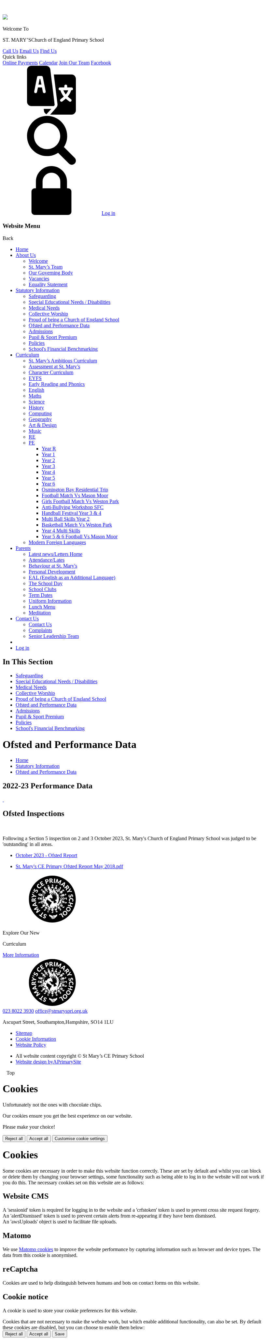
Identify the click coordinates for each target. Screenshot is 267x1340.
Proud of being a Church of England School (74, 319)
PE (32, 442)
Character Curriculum (51, 372)
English (36, 390)
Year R (49, 448)
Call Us (10, 51)
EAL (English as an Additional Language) (72, 577)
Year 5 (48, 478)
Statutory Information (38, 290)
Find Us (48, 51)
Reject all (14, 1138)
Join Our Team (74, 62)
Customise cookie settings (80, 1138)
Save (59, 1334)
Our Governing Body (51, 272)
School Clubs (42, 589)
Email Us (29, 51)
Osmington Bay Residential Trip (75, 489)
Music (35, 431)
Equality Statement (48, 284)
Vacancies (39, 278)
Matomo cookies (36, 1249)
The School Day (46, 583)
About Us (26, 255)
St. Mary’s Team (46, 267)
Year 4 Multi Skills (61, 530)
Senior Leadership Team (54, 636)
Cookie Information (36, 1039)
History (36, 407)
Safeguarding (42, 296)
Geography (40, 419)
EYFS (35, 378)
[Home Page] (5, 18)
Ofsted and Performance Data (59, 325)
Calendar (48, 62)
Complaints (40, 630)
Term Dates (40, 595)
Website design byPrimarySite (48, 1062)
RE (32, 437)
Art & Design (43, 425)
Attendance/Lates (46, 560)
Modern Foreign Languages (57, 542)
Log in (108, 213)
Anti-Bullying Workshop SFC (73, 507)
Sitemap (24, 1033)
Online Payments (20, 62)
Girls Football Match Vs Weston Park (80, 501)
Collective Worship (48, 314)
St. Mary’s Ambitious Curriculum (63, 360)
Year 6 (48, 484)
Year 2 (48, 460)
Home (22, 249)
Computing (40, 413)
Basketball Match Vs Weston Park (77, 525)
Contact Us (27, 618)
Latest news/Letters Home (55, 554)
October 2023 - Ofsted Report (46, 855)
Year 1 (48, 454)
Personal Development (52, 571)
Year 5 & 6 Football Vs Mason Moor (80, 536)
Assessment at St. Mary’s (54, 366)
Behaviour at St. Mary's (53, 566)
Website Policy (31, 1045)
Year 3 (48, 466)
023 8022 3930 (18, 1011)
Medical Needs (44, 308)
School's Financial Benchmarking (63, 349)
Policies (37, 343)
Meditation (40, 612)
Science (37, 401)
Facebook (101, 62)
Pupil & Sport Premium (53, 337)
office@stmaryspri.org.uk (61, 1011)
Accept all (38, 1138)
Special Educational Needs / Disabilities (69, 302)
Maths (35, 396)
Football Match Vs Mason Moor (75, 495)
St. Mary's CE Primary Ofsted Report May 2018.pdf (69, 866)
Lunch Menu (42, 607)
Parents (23, 548)
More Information (21, 955)
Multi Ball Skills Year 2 (66, 519)
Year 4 (48, 472)
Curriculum (27, 355)
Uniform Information (50, 601)
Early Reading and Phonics (57, 384)
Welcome (38, 261)
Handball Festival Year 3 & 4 (71, 513)
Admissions (41, 331)
